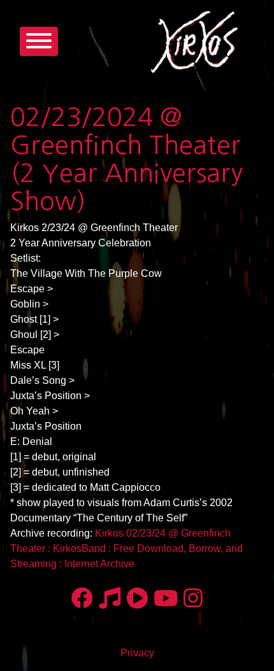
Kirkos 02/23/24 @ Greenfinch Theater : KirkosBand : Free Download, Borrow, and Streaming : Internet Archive (126, 548)
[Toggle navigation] (39, 41)
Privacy (137, 652)
